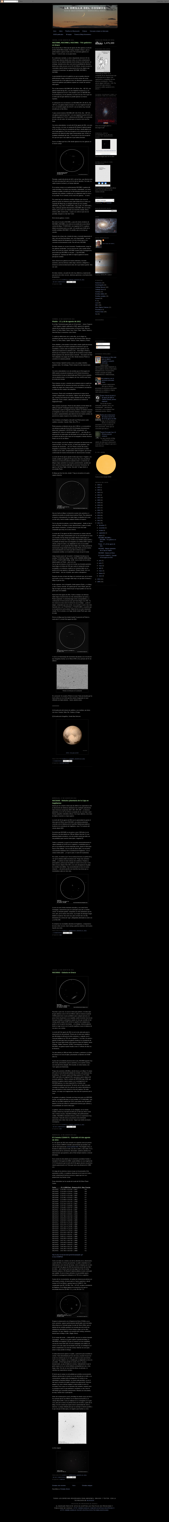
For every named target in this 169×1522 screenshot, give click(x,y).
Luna (96, 303)
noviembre (102, 528)
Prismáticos (98, 309)
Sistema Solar (64, 763)
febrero (101, 573)
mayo (100, 565)
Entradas (100, 344)
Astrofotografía (99, 285)
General (97, 298)
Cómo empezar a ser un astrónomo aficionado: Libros (107, 380)
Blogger (90, 1500)
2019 (98, 502)
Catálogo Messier (100, 287)
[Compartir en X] (71, 282)
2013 (98, 518)
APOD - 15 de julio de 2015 (72, 752)
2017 (98, 508)
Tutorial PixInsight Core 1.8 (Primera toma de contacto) (108, 434)
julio (100, 560)
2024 (98, 490)
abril (100, 568)
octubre (101, 530)
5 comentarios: (58, 760)
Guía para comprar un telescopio (99, 31)
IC (96, 300)
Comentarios (101, 347)
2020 (98, 500)
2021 (98, 497)
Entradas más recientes (59, 1485)
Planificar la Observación (72, 31)
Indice (60, 31)
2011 (98, 523)
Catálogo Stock (99, 289)
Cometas (62, 1479)
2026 (98, 485)
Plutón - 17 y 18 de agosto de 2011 (66, 321)
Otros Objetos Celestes (102, 307)
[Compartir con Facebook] (73, 282)
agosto (101, 535)
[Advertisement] (87, 37)
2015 (98, 513)
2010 (98, 579)
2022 (98, 495)
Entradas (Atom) (65, 1489)
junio (100, 563)
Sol (96, 314)
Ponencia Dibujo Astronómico (82, 34)
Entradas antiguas (87, 1485)
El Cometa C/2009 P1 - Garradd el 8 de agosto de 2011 (71, 1139)
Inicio (54, 31)
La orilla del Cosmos (85, 8)
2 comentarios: (58, 932)
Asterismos (98, 283)
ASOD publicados (58, 34)
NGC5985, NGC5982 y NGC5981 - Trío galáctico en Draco (72, 44)
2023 (98, 492)
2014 (98, 515)
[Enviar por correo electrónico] (67, 282)
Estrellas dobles (99, 294)
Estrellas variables (100, 296)
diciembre (102, 525)
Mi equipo (69, 34)
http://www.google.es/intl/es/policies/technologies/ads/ (84, 1510)
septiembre (102, 533)
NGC (60, 284)
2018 (98, 505)
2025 (98, 487)
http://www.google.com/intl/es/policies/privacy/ (94, 1508)
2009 (98, 581)
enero (100, 576)
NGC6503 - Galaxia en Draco (64, 972)
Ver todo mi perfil (108, 243)
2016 (98, 510)
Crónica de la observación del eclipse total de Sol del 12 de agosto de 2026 (108, 417)
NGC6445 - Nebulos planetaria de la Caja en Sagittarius (70, 802)
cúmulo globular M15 (72, 1146)
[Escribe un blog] (69, 282)
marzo (101, 571)
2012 (98, 520)
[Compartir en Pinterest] (75, 282)
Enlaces (84, 31)
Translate (108, 203)
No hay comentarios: (60, 281)
